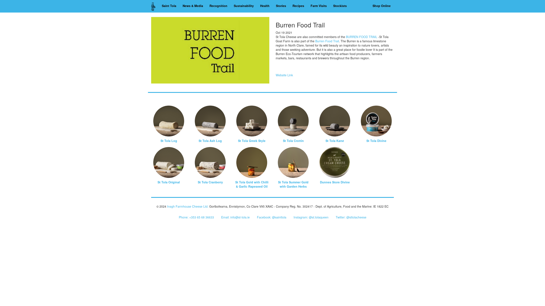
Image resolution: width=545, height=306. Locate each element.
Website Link (284, 75)
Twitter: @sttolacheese (351, 217)
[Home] (155, 6)
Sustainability (244, 6)
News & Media (193, 6)
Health (265, 6)
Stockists (340, 6)
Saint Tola (169, 6)
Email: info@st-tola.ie (235, 217)
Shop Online (382, 6)
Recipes (298, 6)
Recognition (218, 6)
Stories (281, 6)
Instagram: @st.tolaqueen (311, 217)
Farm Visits (319, 6)
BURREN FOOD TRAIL (361, 37)
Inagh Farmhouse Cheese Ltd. (187, 206)
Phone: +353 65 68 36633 (196, 217)
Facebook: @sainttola (271, 217)
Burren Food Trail (327, 41)
